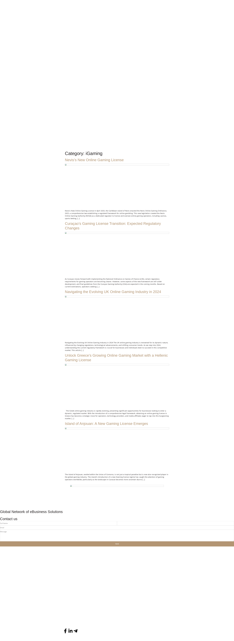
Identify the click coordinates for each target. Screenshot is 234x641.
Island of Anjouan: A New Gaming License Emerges (106, 424)
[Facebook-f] (65, 631)
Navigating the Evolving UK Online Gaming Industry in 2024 (113, 292)
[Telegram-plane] (75, 631)
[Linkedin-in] (70, 631)
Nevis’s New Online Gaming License (94, 160)
